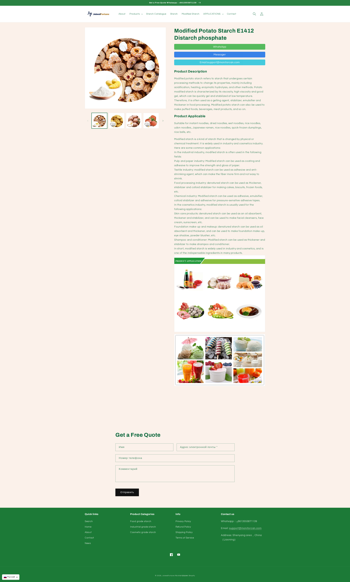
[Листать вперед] (163, 121)
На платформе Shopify (185, 576)
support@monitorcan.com (245, 528)
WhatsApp (219, 46)
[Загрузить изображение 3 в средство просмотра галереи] (134, 120)
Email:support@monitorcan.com (220, 62)
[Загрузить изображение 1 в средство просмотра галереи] (99, 120)
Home (88, 527)
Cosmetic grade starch (143, 532)
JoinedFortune (168, 576)
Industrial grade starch (143, 527)
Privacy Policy (183, 521)
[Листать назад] (88, 121)
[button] (135, 14)
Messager (220, 54)
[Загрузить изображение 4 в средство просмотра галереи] (151, 120)
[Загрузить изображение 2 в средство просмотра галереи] (116, 120)
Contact (89, 538)
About (88, 532)
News (88, 543)
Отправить (127, 492)
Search (89, 521)
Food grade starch (140, 521)
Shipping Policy (184, 532)
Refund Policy (183, 527)
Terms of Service (185, 538)
